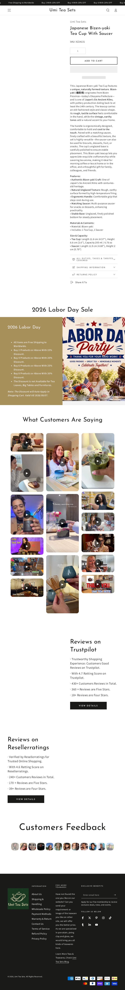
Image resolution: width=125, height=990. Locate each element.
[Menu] (9, 10)
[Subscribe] (115, 894)
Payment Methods (41, 914)
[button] (93, 70)
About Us (37, 894)
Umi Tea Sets (19, 976)
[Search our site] (108, 10)
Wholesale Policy (41, 909)
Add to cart (94, 61)
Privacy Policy (39, 938)
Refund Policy (39, 933)
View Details (88, 706)
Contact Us (38, 923)
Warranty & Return (42, 918)
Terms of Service (41, 928)
